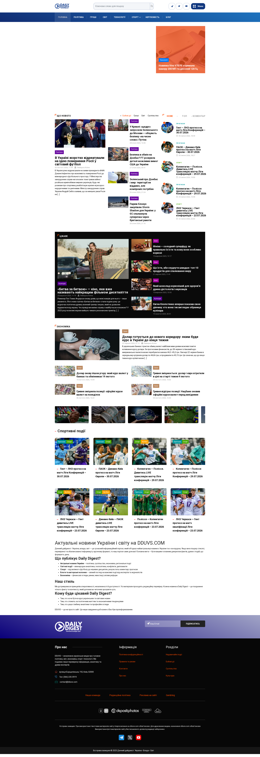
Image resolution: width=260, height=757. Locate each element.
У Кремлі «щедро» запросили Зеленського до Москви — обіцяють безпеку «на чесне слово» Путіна (144, 133)
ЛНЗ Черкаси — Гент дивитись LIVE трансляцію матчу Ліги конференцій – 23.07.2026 (191, 212)
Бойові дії (127, 116)
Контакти (123, 669)
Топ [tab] (184, 116)
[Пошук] (152, 6)
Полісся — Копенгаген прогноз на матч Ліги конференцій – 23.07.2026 (149, 523)
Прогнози (180, 124)
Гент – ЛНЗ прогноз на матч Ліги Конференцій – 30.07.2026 (190, 130)
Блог (168, 17)
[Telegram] (172, 6)
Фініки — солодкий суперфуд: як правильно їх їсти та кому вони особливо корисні (177, 249)
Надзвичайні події (174, 654)
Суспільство (153, 116)
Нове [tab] (170, 116)
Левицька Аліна (83, 167)
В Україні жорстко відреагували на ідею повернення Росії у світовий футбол (79, 161)
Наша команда (92, 695)
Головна (62, 17)
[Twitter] (179, 6)
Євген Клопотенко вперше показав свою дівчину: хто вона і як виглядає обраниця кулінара (177, 307)
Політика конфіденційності (131, 654)
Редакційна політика (119, 695)
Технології (119, 17)
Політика (79, 17)
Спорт (135, 17)
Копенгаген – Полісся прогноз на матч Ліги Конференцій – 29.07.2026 (191, 191)
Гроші (93, 17)
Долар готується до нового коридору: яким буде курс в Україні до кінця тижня (160, 338)
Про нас (122, 676)
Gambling (170, 695)
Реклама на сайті (148, 695)
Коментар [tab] (199, 116)
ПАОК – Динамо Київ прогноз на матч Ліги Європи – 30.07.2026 (188, 149)
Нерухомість (152, 17)
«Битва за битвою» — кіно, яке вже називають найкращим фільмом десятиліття (93, 290)
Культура (62, 284)
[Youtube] (186, 6)
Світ (105, 17)
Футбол (144, 442)
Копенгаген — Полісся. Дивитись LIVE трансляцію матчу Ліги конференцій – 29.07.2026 (191, 170)
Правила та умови (127, 661)
